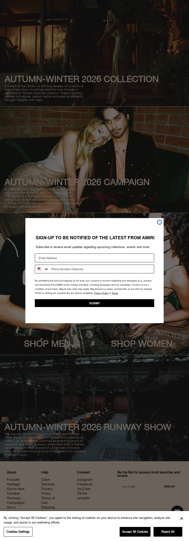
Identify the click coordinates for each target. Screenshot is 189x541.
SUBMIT (94, 303)
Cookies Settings (18, 531)
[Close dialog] (159, 222)
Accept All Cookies (135, 531)
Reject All (167, 531)
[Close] (182, 518)
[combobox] (42, 269)
